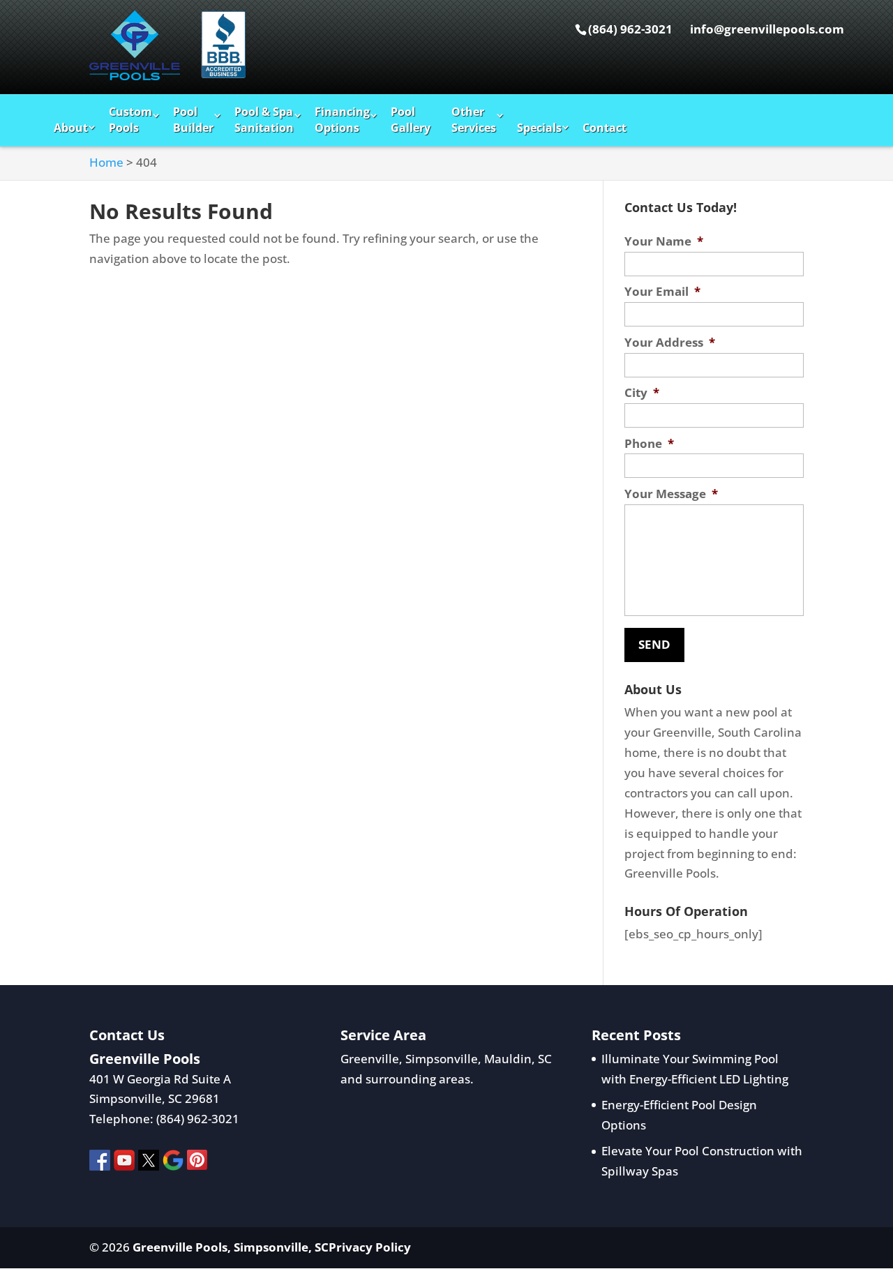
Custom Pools (130, 119)
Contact (604, 127)
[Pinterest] (197, 1163)
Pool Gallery (410, 119)
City (641, 392)
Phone (649, 443)
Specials (539, 127)
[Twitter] (148, 1163)
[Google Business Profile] (173, 1163)
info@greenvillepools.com (767, 29)
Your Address (669, 342)
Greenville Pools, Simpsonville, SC (231, 1247)
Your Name (663, 241)
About (71, 127)
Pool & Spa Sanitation (264, 119)
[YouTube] (124, 1163)
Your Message (671, 494)
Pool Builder (193, 119)
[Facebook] (99, 1163)
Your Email (662, 291)
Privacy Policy (370, 1247)
